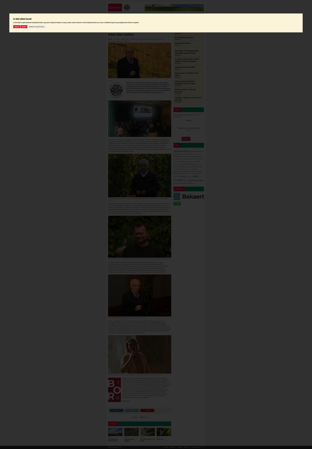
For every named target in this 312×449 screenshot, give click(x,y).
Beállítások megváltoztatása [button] (36, 26)
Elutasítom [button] (24, 26)
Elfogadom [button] (17, 26)
